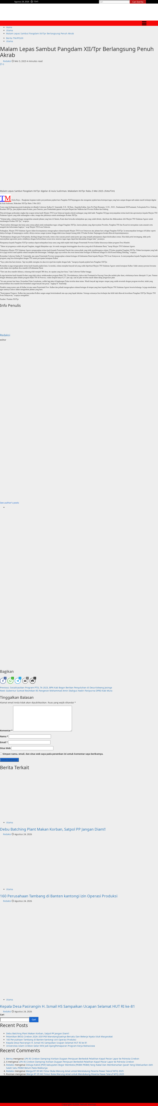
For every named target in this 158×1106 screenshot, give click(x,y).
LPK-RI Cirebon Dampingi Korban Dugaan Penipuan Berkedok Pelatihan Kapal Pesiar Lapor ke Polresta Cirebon (81, 1058)
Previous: (56, 687)
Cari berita (139, 1)
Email (4, 742)
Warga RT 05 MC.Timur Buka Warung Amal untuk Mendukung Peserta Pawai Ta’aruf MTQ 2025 (75, 1071)
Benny (9, 1058)
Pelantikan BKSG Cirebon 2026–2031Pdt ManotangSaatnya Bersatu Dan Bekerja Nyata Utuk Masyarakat (59, 1036)
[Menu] (79, 23)
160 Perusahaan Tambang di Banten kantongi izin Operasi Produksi (58, 895)
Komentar (6, 730)
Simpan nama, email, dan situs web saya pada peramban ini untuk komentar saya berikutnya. (53, 753)
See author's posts (9, 502)
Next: (56, 690)
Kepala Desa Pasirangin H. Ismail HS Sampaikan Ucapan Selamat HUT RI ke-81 (67, 1006)
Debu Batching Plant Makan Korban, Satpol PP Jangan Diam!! (53, 829)
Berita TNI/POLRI (14, 38)
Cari (2, 1014)
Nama (4, 736)
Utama (9, 41)
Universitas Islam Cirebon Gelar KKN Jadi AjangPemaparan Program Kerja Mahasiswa (50, 1045)
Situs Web (5, 748)
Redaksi (7, 61)
